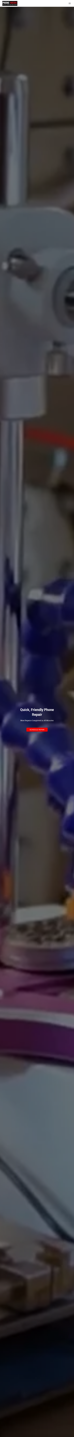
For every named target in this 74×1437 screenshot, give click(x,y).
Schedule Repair (37, 730)
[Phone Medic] (10, 3)
